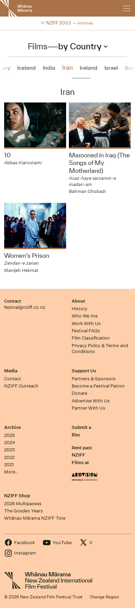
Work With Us (86, 323)
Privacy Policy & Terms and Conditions (100, 348)
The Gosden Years (23, 511)
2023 (9, 450)
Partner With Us (88, 408)
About (78, 301)
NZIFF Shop (17, 496)
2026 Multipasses (23, 504)
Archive (12, 427)
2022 (9, 457)
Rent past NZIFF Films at (82, 455)
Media (10, 371)
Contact (12, 301)
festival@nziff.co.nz (24, 307)
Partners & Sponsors (94, 379)
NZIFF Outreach (21, 386)
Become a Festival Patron (98, 386)
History (79, 309)
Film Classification (91, 338)
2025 (9, 435)
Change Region (104, 597)
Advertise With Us (91, 401)
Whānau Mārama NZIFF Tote (34, 518)
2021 (9, 465)
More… (11, 472)
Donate (79, 393)
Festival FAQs (86, 331)
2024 (9, 442)
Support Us (84, 371)
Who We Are (85, 316)
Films (37, 46)
